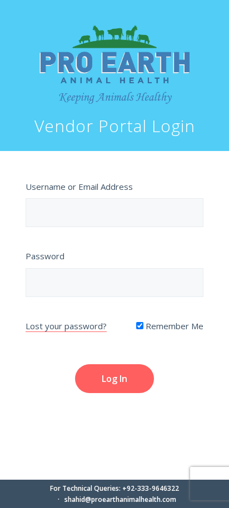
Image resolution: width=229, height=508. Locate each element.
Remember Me (173, 325)
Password (45, 255)
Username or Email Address (79, 186)
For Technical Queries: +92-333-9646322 (114, 488)
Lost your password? (66, 325)
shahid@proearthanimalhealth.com (120, 499)
